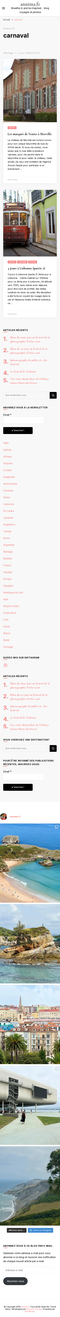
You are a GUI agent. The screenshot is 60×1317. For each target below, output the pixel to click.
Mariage (8, 551)
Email (7, 414)
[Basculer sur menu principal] (3, 8)
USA (6, 619)
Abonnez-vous (15, 1281)
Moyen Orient (11, 606)
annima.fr (30, 4)
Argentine (8, 544)
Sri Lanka (8, 510)
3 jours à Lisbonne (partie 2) (26, 268)
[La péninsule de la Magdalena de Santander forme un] (30, 943)
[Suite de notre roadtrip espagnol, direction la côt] (30, 863)
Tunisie (7, 531)
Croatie (7, 470)
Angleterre (9, 524)
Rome (6, 538)
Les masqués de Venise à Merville (30, 134)
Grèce (6, 497)
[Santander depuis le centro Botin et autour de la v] (30, 1024)
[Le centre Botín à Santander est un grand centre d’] (30, 1105)
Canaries (8, 490)
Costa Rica (9, 612)
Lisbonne (22, 262)
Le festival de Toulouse (23, 371)
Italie (6, 442)
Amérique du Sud (13, 592)
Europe (12, 262)
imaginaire (9, 476)
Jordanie (8, 517)
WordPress (30, 1311)
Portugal (8, 646)
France (12, 128)
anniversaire (10, 483)
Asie (5, 599)
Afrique (7, 456)
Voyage (32, 262)
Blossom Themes (34, 1309)
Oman (6, 626)
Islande (7, 449)
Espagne (8, 585)
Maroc (7, 633)
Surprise (8, 463)
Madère (7, 558)
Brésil (6, 640)
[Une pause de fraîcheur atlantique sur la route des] (30, 1186)
